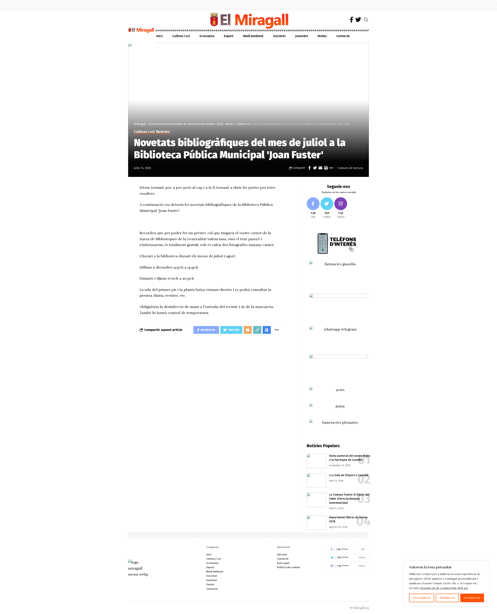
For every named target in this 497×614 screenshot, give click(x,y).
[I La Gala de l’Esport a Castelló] (316, 480)
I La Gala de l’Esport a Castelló (348, 475)
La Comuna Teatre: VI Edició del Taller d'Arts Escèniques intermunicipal (349, 498)
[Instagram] (340, 208)
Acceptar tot (472, 597)
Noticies (163, 132)
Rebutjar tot (447, 597)
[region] (446, 583)
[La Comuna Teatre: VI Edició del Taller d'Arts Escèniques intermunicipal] (316, 500)
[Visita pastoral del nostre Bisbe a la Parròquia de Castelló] (316, 461)
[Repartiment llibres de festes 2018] (316, 522)
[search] (366, 19)
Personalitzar (421, 597)
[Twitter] (358, 20)
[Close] (485, 564)
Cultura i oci (144, 132)
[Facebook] (351, 20)
